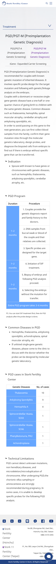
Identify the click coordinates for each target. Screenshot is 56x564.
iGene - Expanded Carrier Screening (28, 63)
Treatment (9, 27)
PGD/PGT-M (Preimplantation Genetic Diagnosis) (40, 52)
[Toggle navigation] (51, 3)
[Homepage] (15, 3)
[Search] (47, 3)
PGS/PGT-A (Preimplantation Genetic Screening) (16, 52)
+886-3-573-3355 (46, 535)
